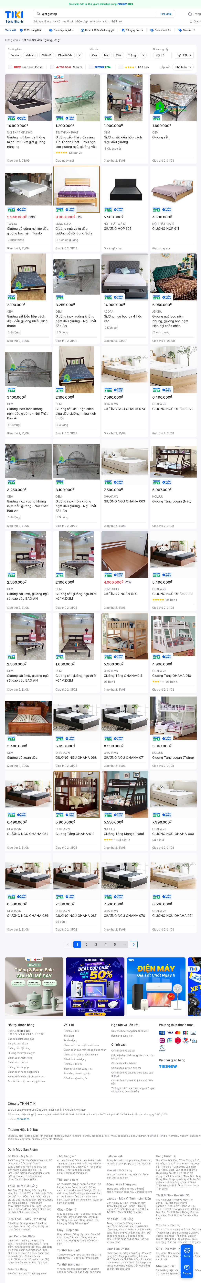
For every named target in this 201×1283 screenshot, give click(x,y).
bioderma (97, 1135)
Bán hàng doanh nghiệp (77, 1073)
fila (50, 1138)
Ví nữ (93, 1254)
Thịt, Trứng (25, 1190)
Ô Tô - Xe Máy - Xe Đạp (172, 1248)
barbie (59, 1135)
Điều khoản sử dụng (75, 1059)
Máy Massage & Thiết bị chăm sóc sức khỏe (30, 1248)
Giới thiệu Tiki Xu (73, 1063)
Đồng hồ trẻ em (143, 1191)
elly (107, 1135)
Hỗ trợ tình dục (36, 1259)
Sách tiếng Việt (164, 1270)
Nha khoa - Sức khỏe (177, 1238)
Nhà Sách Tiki (165, 1266)
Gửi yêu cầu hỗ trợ (18, 1043)
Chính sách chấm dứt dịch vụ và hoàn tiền (132, 1082)
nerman (173, 1135)
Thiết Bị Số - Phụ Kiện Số (172, 1195)
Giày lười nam (64, 1234)
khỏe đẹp (82, 21)
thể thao (116, 21)
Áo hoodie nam (72, 1190)
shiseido (13, 1138)
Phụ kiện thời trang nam (128, 1176)
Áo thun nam (64, 1183)
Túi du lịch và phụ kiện (126, 1160)
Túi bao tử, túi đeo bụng (87, 1271)
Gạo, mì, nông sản (26, 1199)
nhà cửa (95, 21)
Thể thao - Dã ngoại (172, 1166)
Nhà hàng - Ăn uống (175, 1235)
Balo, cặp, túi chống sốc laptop (129, 1162)
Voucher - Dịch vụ (168, 1225)
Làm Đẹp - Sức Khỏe (21, 1236)
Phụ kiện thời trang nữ (119, 1174)
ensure (77, 1135)
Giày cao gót (64, 1213)
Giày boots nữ (70, 1220)
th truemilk (47, 1135)
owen (68, 1135)
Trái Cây (12, 1190)
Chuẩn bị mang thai (26, 1179)
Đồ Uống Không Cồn (126, 1265)
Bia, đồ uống (20, 1202)
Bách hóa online (173, 1176)
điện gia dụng (42, 21)
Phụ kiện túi (92, 1257)
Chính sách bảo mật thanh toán (81, 1045)
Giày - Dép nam (68, 1230)
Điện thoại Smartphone (21, 1223)
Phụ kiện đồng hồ (123, 1191)
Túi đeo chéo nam (77, 1268)
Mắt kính (137, 1174)
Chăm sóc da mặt (18, 1240)
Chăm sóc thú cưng (118, 1253)
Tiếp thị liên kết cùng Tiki (78, 1068)
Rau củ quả (20, 1193)
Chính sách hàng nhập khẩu (23, 1071)
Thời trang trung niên (75, 1172)
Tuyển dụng (70, 1040)
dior (21, 1135)
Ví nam (61, 1268)
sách (106, 21)
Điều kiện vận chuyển (76, 1078)
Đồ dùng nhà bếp (17, 1273)
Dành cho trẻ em (24, 1205)
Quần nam (79, 1183)
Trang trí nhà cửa (116, 1223)
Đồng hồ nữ (126, 1188)
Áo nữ (60, 1160)
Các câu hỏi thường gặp (21, 1038)
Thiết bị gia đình (38, 1273)
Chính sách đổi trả (18, 1062)
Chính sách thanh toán (123, 1063)
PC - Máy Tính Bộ (122, 1212)
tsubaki (58, 1138)
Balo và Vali (115, 1156)
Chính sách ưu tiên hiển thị (126, 1067)
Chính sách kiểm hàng (20, 1057)
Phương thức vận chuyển (21, 1052)
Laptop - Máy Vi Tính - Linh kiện (129, 1198)
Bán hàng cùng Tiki (122, 1035)
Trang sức (112, 1188)
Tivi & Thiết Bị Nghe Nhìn (176, 1184)
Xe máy (166, 1256)
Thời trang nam (67, 1179)
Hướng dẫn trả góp (18, 1067)
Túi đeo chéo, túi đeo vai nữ (73, 1254)
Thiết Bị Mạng (126, 1209)
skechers (123, 1135)
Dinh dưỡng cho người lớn (28, 1172)
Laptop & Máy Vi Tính (182, 1179)
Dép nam (75, 1237)
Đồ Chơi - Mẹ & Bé (20, 1156)
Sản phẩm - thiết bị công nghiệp (178, 1181)
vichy (44, 1138)
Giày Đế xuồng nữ (79, 1223)
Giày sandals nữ (77, 1216)
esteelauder (32, 1135)
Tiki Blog (69, 1035)
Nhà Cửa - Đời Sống (120, 1219)
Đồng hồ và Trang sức (121, 1184)
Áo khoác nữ (84, 1163)
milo (113, 1135)
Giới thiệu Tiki (71, 1031)
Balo (109, 1160)
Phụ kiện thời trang (119, 1170)
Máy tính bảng (23, 1229)
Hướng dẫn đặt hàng (19, 1048)
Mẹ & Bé (177, 1172)
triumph (142, 1135)
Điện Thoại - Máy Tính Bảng (27, 1219)
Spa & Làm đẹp (180, 1232)
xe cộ (56, 21)
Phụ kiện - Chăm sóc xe (169, 1253)
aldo (133, 1135)
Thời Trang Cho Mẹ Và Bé (22, 1160)
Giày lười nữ (86, 1220)
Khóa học (186, 1229)
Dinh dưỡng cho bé (25, 1169)
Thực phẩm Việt (37, 1193)
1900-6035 (23, 1031)
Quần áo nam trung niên (77, 1199)
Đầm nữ (70, 1160)
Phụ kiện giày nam (74, 1240)
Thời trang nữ (66, 1156)
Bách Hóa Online (118, 1248)
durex (86, 1135)
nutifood (153, 1135)
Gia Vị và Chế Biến (123, 1259)
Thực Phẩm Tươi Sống (22, 1186)
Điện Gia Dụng (17, 1269)
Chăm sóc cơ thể (24, 1246)
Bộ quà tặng (123, 1268)
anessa (194, 1135)
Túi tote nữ (78, 1257)
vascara (12, 1135)
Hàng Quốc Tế (165, 1156)
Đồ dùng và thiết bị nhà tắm (129, 1232)
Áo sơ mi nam (79, 1187)
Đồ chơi (42, 1160)
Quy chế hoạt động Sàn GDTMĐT (130, 1031)
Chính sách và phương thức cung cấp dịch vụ (132, 1074)
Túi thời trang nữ (68, 1250)
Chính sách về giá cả (123, 1050)
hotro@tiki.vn (36, 1076)
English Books (175, 1273)
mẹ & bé (68, 21)
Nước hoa (20, 1259)
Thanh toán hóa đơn (167, 1229)
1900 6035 (23, 1119)
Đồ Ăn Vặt (118, 1262)
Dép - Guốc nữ (82, 1213)
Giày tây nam (81, 1234)
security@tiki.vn (35, 1081)
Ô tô (175, 1256)
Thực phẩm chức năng (26, 1243)
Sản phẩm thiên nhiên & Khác (28, 1251)
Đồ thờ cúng (119, 1238)
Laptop (138, 1212)
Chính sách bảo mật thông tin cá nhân (85, 1049)
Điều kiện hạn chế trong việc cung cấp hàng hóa (132, 1057)
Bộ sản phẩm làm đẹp (28, 1261)
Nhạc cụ (133, 1238)
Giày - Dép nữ (66, 1209)
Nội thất (123, 1229)
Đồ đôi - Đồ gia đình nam (82, 1193)
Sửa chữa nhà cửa (123, 1226)
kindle (163, 1135)
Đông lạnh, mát (31, 1196)
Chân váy (81, 1166)
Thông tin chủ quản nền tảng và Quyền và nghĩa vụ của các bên (133, 1090)
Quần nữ (81, 1160)
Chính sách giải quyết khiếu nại (81, 1054)
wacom (184, 1135)
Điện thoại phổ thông (25, 1226)
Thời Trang (186, 1160)
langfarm (25, 1138)
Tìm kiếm (166, 14)
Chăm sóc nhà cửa (28, 1212)
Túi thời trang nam (69, 1264)
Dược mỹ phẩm (39, 1262)
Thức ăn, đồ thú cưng (25, 1209)
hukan (35, 1138)
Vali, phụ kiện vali (141, 1163)
